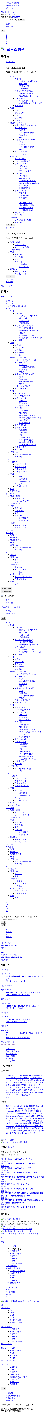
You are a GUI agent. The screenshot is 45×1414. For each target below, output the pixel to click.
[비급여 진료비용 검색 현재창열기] (11, 1234)
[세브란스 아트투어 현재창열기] (29, 1234)
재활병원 (14, 1261)
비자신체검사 (20, 333)
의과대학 (14, 1367)
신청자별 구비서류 (27, 367)
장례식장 (14, 1384)
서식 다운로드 (20, 388)
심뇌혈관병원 (15, 1273)
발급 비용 (23, 370)
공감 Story (10, 228)
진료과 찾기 (10, 304)
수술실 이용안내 (26, 442)
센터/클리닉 (10, 614)
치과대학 (14, 1369)
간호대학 (14, 1372)
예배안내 (18, 450)
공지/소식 (14, 557)
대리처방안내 (24, 413)
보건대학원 (14, 1374)
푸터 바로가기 (11, 8)
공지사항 (18, 560)
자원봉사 (14, 523)
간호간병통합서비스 (27, 445)
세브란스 (4, 1305)
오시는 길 (14, 452)
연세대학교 (5, 1365)
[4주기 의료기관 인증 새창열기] (10, 1226)
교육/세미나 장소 (22, 486)
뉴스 (7, 552)
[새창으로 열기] (8, 1140)
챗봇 (3, 1242)
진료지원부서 (15, 491)
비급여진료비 (24, 423)
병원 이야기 (15, 496)
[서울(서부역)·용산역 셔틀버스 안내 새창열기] (16, 1231)
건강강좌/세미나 (17, 574)
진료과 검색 (32, 917)
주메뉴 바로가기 (12, 5)
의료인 (8, 459)
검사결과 (18, 355)
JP (6, 37)
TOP (2, 1238)
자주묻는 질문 (20, 447)
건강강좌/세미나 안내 (23, 577)
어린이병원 (14, 1256)
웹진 (12, 582)
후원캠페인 (19, 511)
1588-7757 (16, 17)
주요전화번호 (20, 393)
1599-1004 (12, 15)
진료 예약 (19, 313)
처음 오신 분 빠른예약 (28, 316)
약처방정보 (19, 348)
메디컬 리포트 (20, 569)
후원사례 (18, 516)
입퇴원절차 (24, 430)
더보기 (8, 1097)
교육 (12, 474)
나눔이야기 (24, 520)
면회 (21, 435)
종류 (21, 377)
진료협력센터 (20, 464)
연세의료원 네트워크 (30, 1301)
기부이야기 (24, 518)
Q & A (21, 372)
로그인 (8, 600)
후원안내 (18, 508)
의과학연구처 (15, 1320)
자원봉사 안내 (20, 525)
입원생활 (23, 432)
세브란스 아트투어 (22, 501)
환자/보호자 (10, 62)
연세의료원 (5, 1308)
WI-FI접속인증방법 (22, 396)
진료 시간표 (24, 321)
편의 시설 (23, 403)
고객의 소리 (15, 503)
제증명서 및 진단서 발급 (25, 374)
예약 (12, 311)
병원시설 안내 (20, 398)
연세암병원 (14, 1251)
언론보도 (18, 572)
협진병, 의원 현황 (22, 472)
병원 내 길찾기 (25, 406)
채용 (16, 562)
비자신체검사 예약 (27, 335)
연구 (12, 489)
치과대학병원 (11, 1266)
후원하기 (18, 513)
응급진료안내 (20, 425)
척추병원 (14, 1278)
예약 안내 (23, 318)
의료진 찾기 (10, 301)
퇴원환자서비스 (25, 437)
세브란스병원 (11, 1246)
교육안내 (23, 479)
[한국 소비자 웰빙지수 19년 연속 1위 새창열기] (16, 1229)
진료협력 (14, 462)
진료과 (8, 611)
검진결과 (18, 350)
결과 (12, 343)
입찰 (12, 1317)
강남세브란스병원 (13, 1268)
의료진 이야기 (20, 498)
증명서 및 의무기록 (18, 357)
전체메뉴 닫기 (6, 297)
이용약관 (9, 1393)
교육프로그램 (24, 481)
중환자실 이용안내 (27, 440)
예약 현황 (19, 340)
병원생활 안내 (20, 428)
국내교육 (18, 476)
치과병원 (14, 1280)
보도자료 (18, 567)
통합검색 (7, 917)
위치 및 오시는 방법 (23, 454)
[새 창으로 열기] (6, 1301)
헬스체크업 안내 (26, 328)
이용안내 (14, 391)
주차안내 (18, 457)
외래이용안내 (24, 410)
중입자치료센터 (16, 1263)
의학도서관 (14, 1382)
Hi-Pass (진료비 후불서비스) (30, 418)
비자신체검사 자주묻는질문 (30, 338)
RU (7, 41)
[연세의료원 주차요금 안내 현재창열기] (12, 1219)
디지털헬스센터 (16, 1322)
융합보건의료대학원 (18, 1377)
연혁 (12, 542)
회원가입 (9, 603)
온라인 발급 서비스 (22, 386)
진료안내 (18, 408)
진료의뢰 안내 (20, 467)
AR (7, 43)
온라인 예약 (24, 323)
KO (7, 902)
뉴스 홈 (13, 555)
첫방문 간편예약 (7, 12)
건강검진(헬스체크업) (24, 326)
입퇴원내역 (19, 352)
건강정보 (9, 530)
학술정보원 (14, 1379)
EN (7, 35)
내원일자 (18, 345)
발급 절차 (23, 365)
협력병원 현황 (20, 469)
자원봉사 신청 (20, 528)
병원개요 (14, 538)
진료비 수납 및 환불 (27, 415)
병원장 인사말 (16, 540)
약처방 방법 (24, 420)
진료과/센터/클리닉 (18, 306)
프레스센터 (14, 564)
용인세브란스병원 (13, 1283)
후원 (12, 506)
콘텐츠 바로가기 (12, 3)
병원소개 (9, 533)
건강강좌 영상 (20, 579)
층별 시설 (23, 401)
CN (7, 39)
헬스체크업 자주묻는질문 (29, 330)
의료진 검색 (19, 917)
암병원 (13, 1276)
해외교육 (18, 484)
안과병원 (14, 1258)
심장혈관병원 (15, 1254)
